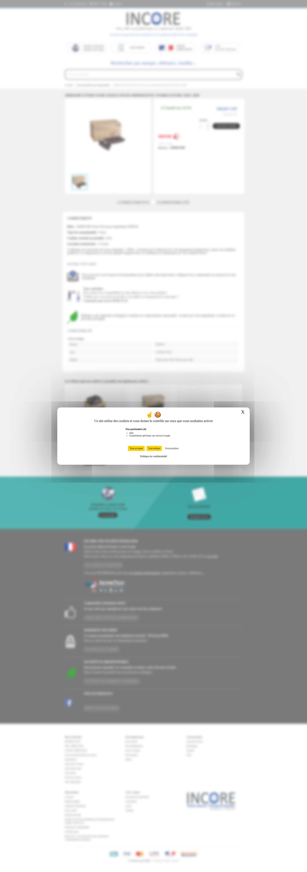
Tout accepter (136, 448)
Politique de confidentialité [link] (153, 456)
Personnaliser (172, 448)
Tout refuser (154, 448)
